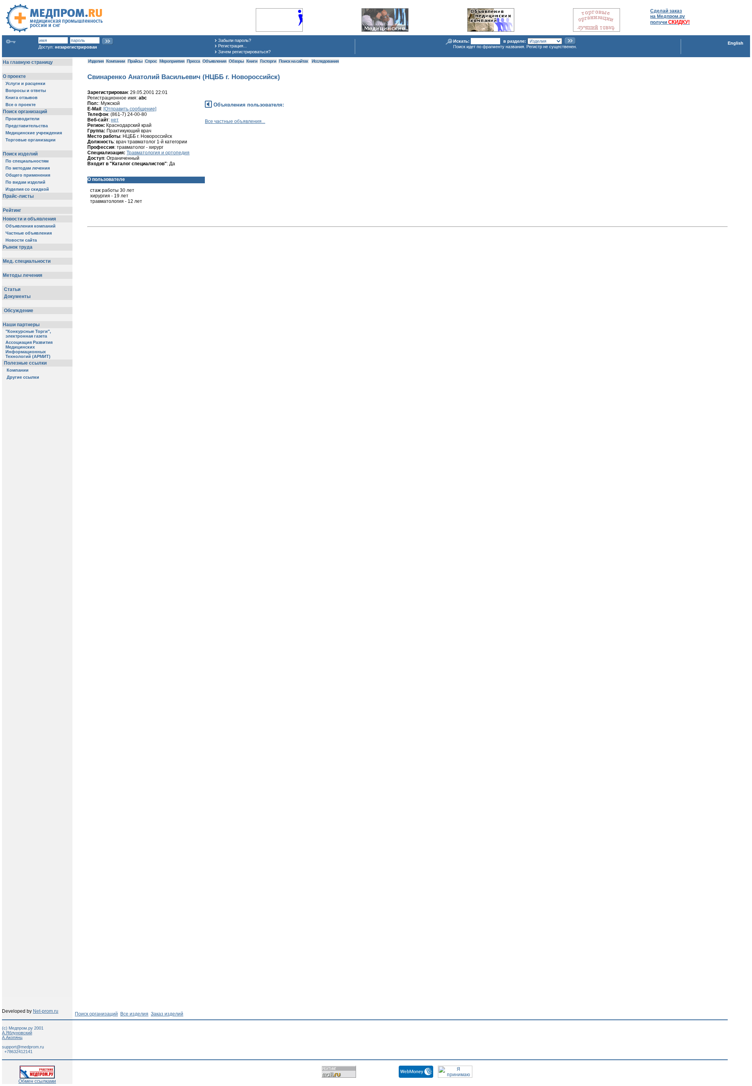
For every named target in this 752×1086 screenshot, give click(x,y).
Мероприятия (172, 61)
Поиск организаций (96, 1014)
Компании (115, 61)
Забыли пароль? (234, 40)
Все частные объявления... (235, 121)
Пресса (193, 61)
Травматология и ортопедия (158, 152)
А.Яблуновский (17, 1032)
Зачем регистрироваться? (244, 51)
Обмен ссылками (37, 1081)
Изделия (95, 61)
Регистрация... (232, 45)
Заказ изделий (167, 1014)
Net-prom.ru (45, 1011)
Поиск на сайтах (293, 61)
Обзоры (236, 61)
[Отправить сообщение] (129, 109)
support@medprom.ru (23, 1046)
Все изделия (134, 1014)
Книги (252, 61)
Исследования (325, 61)
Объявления (214, 61)
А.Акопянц (12, 1037)
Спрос (150, 61)
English (735, 43)
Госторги (268, 61)
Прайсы (135, 61)
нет (115, 120)
